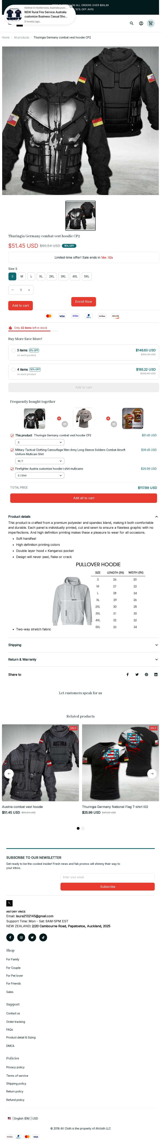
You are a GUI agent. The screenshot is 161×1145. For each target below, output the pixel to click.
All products (21, 37)
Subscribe (107, 887)
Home (6, 37)
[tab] (78, 828)
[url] (34, 916)
